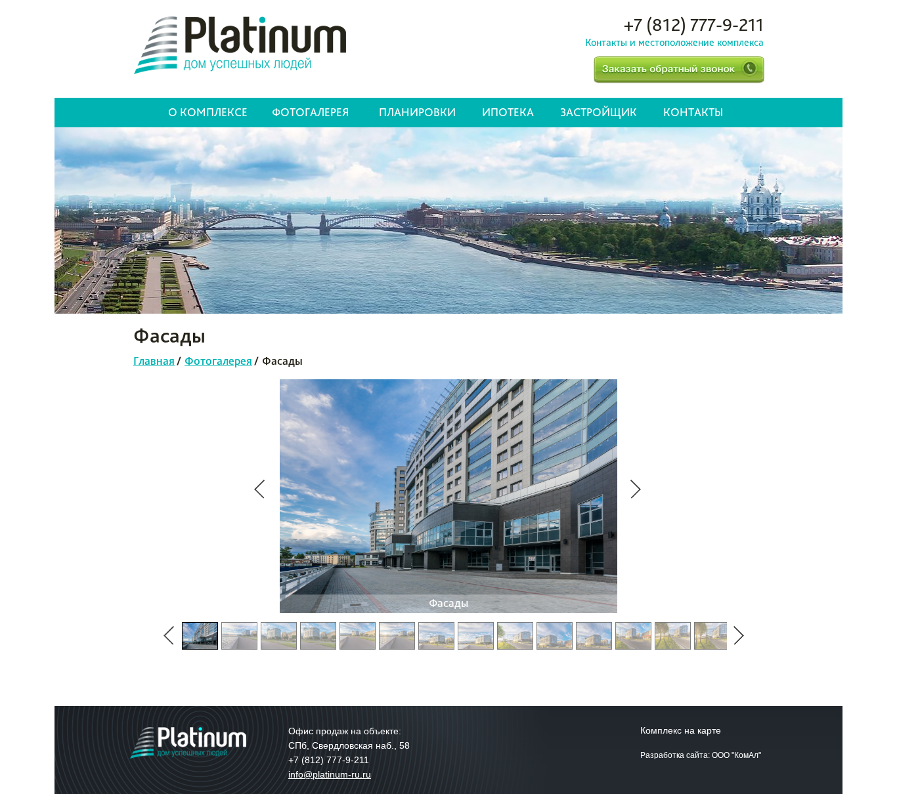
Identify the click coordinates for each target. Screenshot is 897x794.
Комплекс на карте (680, 730)
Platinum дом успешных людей (240, 45)
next (635, 489)
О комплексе (208, 112)
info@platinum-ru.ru (329, 774)
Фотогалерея (310, 112)
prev (259, 489)
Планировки (417, 112)
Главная (154, 360)
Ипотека (508, 112)
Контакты (693, 112)
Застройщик (598, 112)
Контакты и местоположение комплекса (674, 42)
